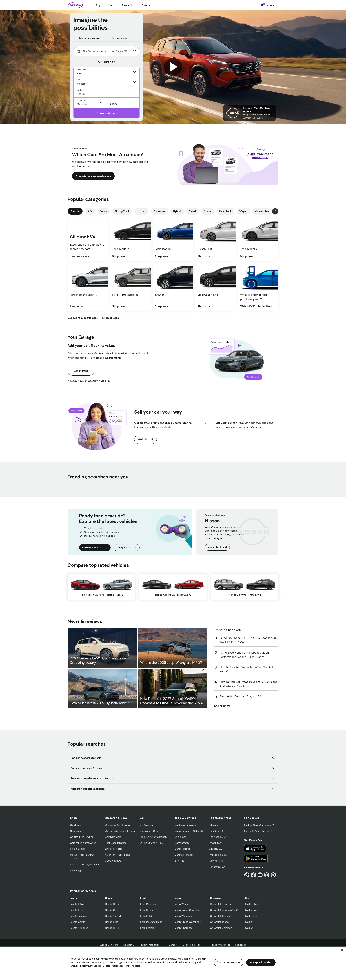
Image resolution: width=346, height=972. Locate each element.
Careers (173, 944)
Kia (247, 898)
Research (127, 5)
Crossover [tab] (159, 211)
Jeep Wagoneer (184, 916)
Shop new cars (79, 256)
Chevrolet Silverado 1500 (224, 910)
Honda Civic (111, 910)
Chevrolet (216, 898)
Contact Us (129, 944)
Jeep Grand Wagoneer (187, 921)
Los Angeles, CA (218, 836)
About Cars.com (109, 944)
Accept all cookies (261, 962)
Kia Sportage (252, 904)
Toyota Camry (77, 921)
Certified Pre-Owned (82, 836)
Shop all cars (110, 318)
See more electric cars (83, 318)
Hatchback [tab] (225, 211)
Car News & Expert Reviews (120, 831)
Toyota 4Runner (79, 927)
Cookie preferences (228, 962)
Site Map (179, 860)
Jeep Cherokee (184, 927)
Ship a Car (180, 836)
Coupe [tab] (207, 211)
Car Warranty (182, 842)
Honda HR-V (112, 927)
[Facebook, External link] (253, 875)
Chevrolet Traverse (220, 916)
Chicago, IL (215, 825)
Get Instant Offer (149, 831)
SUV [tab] (90, 211)
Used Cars (75, 825)
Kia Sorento (251, 910)
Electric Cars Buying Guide (85, 864)
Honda (108, 898)
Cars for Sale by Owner (83, 842)
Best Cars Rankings (115, 842)
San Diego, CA (217, 866)
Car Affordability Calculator (190, 831)
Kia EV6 (249, 927)
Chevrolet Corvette (221, 904)
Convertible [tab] (262, 211)
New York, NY (216, 860)
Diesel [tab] (192, 211)
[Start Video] (173, 67)
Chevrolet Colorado (221, 927)
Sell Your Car (147, 825)
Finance (145, 5)
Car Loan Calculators (186, 825)
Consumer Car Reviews (118, 825)
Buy (98, 5)
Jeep (178, 898)
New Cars (75, 831)
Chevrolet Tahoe (219, 921)
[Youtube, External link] (260, 875)
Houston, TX (216, 831)
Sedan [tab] (103, 211)
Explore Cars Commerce (258, 825)
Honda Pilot (111, 921)
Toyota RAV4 (77, 904)
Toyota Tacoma (78, 916)
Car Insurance (182, 848)
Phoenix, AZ (215, 842)
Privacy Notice (108, 958)
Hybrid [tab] (177, 211)
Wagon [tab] (243, 211)
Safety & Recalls (113, 848)
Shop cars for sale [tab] (89, 38)
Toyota (73, 898)
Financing (75, 870)
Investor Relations (151, 944)
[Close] (342, 950)
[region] (173, 959)
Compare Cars (113, 836)
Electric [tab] (75, 211)
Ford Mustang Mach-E (152, 921)
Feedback (240, 944)
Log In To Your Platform (257, 831)
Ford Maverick (148, 904)
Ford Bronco (147, 910)
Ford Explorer (147, 927)
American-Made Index (117, 854)
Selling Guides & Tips (151, 842)
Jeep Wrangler (183, 904)
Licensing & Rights (193, 944)
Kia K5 (248, 921)
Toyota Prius (76, 910)
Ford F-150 (146, 916)
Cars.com (201, 958)
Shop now (118, 256)
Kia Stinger (251, 916)
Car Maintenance (184, 854)
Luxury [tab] (141, 211)
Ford (143, 898)
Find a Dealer (77, 848)
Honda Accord (113, 916)
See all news (222, 706)
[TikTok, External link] (246, 875)
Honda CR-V (112, 904)
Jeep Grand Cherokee (187, 910)
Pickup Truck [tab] (122, 211)
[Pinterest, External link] (273, 875)
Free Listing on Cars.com (153, 836)
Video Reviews (113, 860)
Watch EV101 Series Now (256, 306)
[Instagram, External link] (266, 875)
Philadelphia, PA (218, 854)
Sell (111, 5)
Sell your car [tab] (119, 38)
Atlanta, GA (215, 848)
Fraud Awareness (220, 944)
